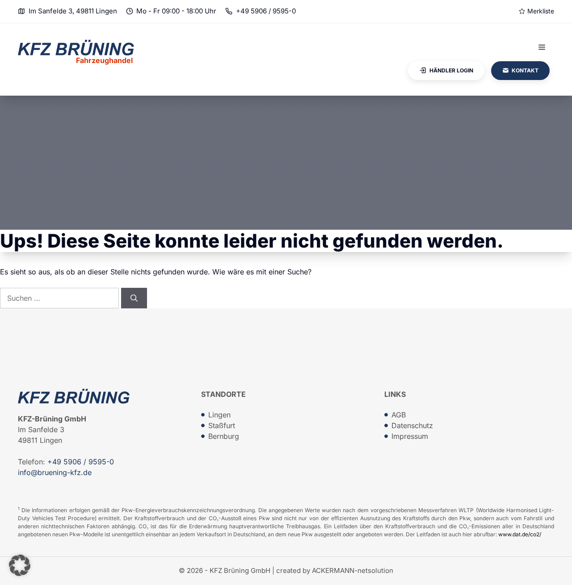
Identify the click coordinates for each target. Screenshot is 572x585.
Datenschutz (412, 425)
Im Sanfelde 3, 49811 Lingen (73, 11)
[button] (19, 565)
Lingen (219, 414)
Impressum (409, 436)
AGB (398, 414)
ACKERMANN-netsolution (352, 570)
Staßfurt (221, 425)
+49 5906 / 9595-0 (266, 11)
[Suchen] (134, 298)
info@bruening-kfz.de (55, 472)
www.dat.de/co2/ (519, 534)
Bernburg (223, 436)
